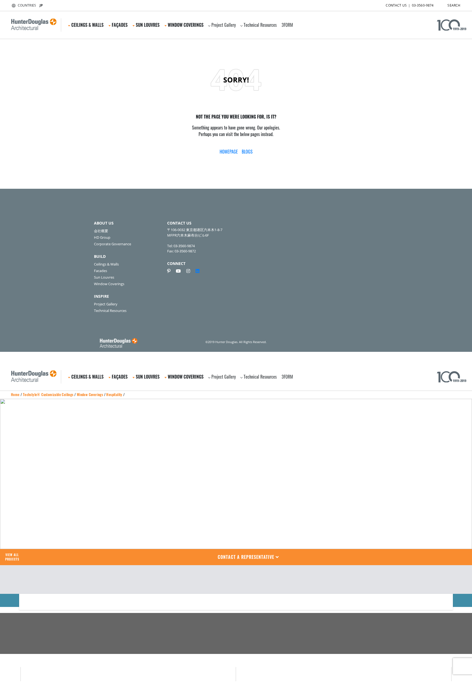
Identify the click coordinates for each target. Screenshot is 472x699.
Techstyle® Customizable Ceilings (48, 394)
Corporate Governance (112, 243)
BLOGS (247, 151)
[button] (248, 557)
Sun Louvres (104, 277)
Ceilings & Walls (106, 264)
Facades (100, 270)
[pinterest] (171, 271)
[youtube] (180, 271)
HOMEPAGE (229, 151)
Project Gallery (223, 25)
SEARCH (453, 5)
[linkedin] (197, 271)
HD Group (102, 237)
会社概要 (101, 230)
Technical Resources (260, 25)
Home (15, 394)
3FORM (287, 25)
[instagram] (190, 271)
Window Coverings (109, 283)
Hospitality (114, 394)
